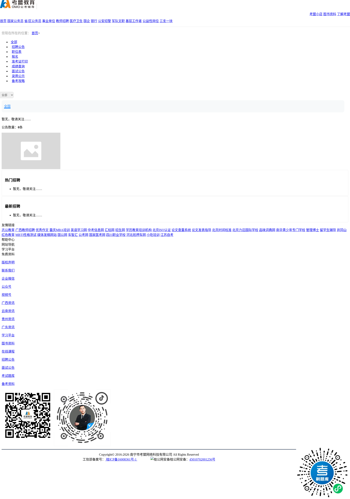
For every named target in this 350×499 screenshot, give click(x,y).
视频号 (6, 294)
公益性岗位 (151, 21)
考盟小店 (315, 14)
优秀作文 (42, 230)
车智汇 (73, 235)
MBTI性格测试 (25, 235)
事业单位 (48, 21)
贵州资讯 (8, 319)
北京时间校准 (222, 230)
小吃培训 (153, 235)
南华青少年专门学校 (290, 230)
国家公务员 (15, 21)
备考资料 (8, 384)
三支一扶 (166, 21)
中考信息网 (96, 230)
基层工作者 (134, 21)
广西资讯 (8, 303)
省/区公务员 (32, 21)
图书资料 (329, 14)
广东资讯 (8, 327)
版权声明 (8, 262)
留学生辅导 (328, 230)
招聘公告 (18, 47)
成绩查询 (18, 66)
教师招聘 (62, 21)
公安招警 (104, 21)
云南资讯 (8, 311)
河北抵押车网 (136, 235)
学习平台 (8, 335)
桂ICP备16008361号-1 (121, 459)
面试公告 (18, 71)
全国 (7, 106)
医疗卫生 (76, 21)
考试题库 (8, 375)
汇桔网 (109, 230)
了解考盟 (343, 14)
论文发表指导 (201, 230)
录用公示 (18, 76)
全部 (14, 42)
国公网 (62, 235)
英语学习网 (79, 230)
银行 (94, 21)
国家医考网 (97, 235)
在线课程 (8, 351)
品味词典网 (267, 230)
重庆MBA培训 (59, 230)
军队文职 (118, 21)
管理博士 (312, 230)
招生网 (120, 230)
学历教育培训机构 (139, 230)
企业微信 (8, 278)
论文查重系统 (181, 230)
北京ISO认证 (162, 230)
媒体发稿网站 (47, 235)
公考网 (83, 235)
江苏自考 (166, 235)
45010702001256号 (202, 459)
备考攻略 (18, 81)
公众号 (6, 286)
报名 (15, 56)
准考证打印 (20, 61)
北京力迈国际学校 (245, 230)
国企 (86, 21)
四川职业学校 (116, 235)
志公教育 (8, 230)
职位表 (16, 51)
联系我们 (8, 270)
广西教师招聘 (25, 230)
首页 (3, 21)
